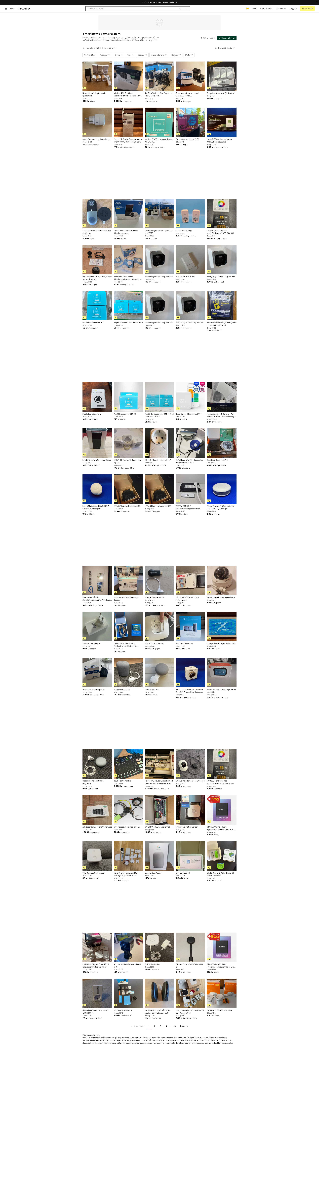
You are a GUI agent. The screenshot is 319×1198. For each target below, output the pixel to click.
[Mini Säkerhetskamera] (97, 397)
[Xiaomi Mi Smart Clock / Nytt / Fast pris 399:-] (222, 672)
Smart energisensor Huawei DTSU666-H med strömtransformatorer (187, 94)
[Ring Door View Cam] (190, 626)
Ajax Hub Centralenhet (154, 643)
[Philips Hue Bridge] (159, 947)
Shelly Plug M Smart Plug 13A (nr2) (159, 323)
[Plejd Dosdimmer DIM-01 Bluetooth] (128, 305)
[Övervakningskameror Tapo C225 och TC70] (159, 213)
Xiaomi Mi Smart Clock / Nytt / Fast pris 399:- (221, 690)
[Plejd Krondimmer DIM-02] (97, 305)
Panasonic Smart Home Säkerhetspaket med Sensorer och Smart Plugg (128, 278)
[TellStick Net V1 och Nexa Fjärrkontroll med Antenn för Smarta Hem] (128, 626)
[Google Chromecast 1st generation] (159, 580)
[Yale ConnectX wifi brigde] (97, 856)
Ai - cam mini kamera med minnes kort (127, 965)
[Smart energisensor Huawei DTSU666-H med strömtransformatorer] (190, 76)
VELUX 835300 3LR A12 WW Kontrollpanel (187, 598)
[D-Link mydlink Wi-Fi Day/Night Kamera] (128, 580)
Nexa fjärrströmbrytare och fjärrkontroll (93, 94)
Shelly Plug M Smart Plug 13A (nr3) (221, 277)
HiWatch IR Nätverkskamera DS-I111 (222, 597)
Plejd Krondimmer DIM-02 (92, 323)
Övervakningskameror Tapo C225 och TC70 (159, 231)
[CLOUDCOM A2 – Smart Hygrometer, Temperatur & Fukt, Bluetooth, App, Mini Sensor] (222, 810)
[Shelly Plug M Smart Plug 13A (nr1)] (190, 305)
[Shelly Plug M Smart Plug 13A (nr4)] (159, 259)
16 (175, 1026)
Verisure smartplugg (184, 230)
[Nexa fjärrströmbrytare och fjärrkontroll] (97, 76)
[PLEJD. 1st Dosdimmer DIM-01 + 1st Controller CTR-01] (159, 397)
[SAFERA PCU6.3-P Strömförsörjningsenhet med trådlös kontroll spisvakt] (190, 489)
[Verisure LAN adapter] (97, 626)
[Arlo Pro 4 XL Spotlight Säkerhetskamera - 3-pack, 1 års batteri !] (128, 76)
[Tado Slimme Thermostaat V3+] (190, 397)
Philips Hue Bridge (152, 964)
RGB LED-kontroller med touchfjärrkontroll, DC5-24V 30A (220, 231)
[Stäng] (317, 2)
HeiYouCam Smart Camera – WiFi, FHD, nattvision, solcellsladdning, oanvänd (221, 415)
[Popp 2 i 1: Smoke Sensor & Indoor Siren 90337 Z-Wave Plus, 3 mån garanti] (128, 122)
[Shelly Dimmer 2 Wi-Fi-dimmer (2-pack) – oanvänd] (222, 856)
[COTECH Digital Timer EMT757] (159, 443)
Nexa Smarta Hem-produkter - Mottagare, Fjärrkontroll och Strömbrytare (126, 874)
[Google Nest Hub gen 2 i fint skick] (222, 626)
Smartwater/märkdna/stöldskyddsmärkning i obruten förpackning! (222, 324)
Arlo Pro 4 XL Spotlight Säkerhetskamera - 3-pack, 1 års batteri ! (127, 94)
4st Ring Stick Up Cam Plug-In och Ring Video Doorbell (159, 94)
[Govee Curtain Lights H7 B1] (190, 122)
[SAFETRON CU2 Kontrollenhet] (159, 810)
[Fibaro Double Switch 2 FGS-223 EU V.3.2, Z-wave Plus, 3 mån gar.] (190, 672)
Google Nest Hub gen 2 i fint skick (221, 643)
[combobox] (134, 8)
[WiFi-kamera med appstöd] (97, 672)
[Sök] (180, 8)
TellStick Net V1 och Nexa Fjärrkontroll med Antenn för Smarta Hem (125, 644)
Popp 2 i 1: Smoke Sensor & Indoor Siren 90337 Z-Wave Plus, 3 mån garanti (128, 140)
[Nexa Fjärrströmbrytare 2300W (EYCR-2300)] (97, 993)
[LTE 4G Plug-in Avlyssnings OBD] (128, 489)
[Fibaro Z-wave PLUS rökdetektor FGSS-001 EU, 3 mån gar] (222, 489)
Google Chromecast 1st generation (155, 598)
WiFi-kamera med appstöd (93, 689)
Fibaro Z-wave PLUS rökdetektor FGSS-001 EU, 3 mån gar (221, 507)
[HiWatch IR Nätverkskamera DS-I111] (222, 580)
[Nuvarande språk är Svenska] (247, 8)
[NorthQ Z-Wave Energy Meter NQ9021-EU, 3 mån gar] (222, 122)
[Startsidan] (23, 8)
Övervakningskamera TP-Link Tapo (190, 781)
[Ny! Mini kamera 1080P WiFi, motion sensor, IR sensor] (97, 259)
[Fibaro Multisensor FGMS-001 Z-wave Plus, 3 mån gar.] (97, 489)
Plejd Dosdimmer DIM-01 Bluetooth (128, 323)
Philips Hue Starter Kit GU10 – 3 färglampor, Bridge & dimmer (95, 965)
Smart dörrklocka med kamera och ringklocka (96, 231)
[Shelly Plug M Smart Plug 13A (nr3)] (222, 259)
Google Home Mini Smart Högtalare (92, 782)
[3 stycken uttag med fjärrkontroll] (222, 76)
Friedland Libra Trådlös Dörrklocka (96, 460)
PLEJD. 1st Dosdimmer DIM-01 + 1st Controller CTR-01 (159, 415)
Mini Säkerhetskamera (91, 414)
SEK (254, 8)
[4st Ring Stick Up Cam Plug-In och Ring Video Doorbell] (159, 76)
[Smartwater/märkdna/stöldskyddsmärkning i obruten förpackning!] (222, 305)
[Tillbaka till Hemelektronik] (84, 48)
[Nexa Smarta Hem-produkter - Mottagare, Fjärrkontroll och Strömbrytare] (128, 856)
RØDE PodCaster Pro (122, 781)
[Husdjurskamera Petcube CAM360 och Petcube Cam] (190, 993)
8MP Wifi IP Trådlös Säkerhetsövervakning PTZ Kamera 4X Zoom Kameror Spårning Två (97, 598)
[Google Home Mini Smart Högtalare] (97, 764)
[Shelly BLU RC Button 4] (190, 259)
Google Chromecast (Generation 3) (189, 965)
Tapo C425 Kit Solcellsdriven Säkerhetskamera (126, 231)
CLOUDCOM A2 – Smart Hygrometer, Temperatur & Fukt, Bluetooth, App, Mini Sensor (220, 828)
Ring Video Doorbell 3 (123, 1010)
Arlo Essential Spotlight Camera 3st (97, 827)
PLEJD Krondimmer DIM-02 (125, 414)
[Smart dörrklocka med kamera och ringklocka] (97, 213)
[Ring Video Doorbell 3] (128, 993)
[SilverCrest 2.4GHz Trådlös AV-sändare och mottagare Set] (159, 993)
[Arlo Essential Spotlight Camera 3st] (97, 810)
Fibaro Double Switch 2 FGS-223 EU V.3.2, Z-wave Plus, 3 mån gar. (189, 690)
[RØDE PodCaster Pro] (128, 764)
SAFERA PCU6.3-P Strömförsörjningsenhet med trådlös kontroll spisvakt (188, 507)
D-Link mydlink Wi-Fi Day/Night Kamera (126, 598)
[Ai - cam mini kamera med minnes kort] (128, 947)
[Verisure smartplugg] (190, 213)
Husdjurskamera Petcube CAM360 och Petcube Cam (190, 1011)
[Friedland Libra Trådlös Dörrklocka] (97, 443)
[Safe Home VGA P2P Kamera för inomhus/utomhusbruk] (190, 443)
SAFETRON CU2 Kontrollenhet (157, 827)
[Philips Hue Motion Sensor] (190, 810)
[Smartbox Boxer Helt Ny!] (222, 443)
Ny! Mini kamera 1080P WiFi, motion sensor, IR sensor (97, 278)
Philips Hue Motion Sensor (187, 827)
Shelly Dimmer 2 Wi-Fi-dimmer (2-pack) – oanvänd (220, 874)
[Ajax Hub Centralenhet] (159, 626)
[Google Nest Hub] (190, 856)
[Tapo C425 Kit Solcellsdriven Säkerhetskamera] (128, 213)
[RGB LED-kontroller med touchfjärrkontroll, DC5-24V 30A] (222, 213)
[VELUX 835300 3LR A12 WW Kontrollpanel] (190, 580)
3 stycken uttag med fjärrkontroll (221, 93)
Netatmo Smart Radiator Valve (219, 1010)
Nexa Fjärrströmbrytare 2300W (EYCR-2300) (95, 1011)
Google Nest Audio (122, 689)
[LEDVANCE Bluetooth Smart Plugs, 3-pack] (128, 443)
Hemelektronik (92, 48)
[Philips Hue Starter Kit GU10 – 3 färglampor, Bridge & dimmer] (97, 947)
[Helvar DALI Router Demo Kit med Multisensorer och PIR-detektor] (159, 764)
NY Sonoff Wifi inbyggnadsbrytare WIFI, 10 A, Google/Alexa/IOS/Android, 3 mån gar (159, 140)
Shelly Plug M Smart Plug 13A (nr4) (159, 277)
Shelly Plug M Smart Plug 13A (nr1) (190, 323)
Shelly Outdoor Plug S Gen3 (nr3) (96, 139)
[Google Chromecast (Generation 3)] (190, 947)
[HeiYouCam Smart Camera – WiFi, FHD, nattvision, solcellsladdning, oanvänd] (222, 397)
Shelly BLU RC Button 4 (185, 277)
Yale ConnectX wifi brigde (93, 873)
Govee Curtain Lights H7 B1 (187, 139)
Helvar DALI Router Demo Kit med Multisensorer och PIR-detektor (159, 782)
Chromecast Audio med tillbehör (127, 827)
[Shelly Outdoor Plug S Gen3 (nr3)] (97, 122)
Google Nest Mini (152, 689)
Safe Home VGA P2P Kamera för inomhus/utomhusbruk (189, 461)
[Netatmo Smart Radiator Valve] (222, 993)
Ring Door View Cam (184, 643)
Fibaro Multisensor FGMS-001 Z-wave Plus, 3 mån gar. (95, 507)
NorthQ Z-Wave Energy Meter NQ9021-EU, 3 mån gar (219, 140)
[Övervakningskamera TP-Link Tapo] (190, 764)
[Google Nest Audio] (128, 672)
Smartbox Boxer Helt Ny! (217, 460)
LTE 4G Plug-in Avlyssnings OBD (127, 506)
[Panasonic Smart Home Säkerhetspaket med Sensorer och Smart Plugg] (128, 259)
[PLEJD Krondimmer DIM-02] (128, 397)
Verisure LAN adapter (91, 643)
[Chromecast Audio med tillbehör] (128, 810)
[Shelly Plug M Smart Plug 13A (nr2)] (159, 305)
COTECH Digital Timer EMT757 (158, 460)
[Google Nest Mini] (159, 672)
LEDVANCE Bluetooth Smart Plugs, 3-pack (128, 461)
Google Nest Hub (183, 873)
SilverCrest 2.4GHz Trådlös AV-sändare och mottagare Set (158, 1011)
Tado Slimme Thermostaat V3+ (189, 414)
